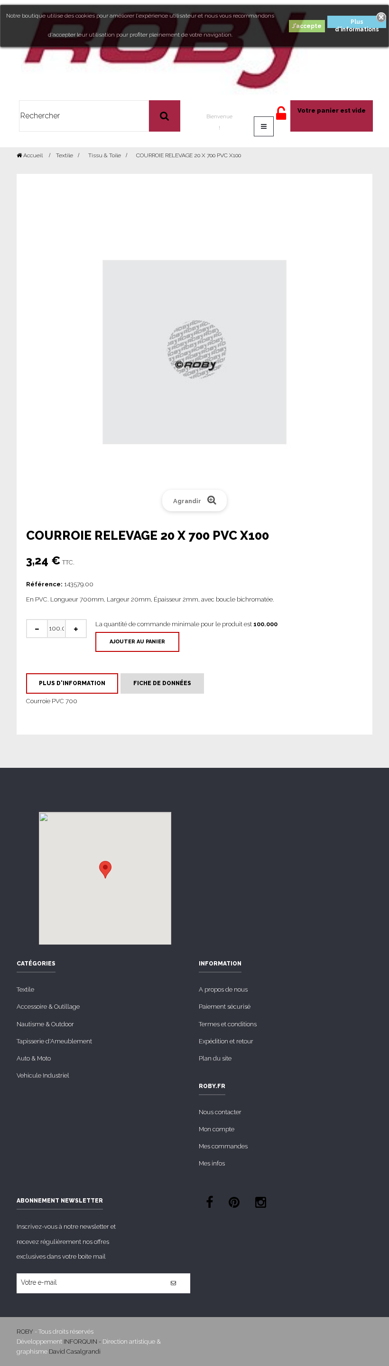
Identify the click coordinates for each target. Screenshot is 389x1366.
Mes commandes (223, 1146)
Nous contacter (220, 1112)
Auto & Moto (34, 1058)
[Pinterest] (234, 1203)
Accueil (32, 155)
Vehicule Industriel (43, 1075)
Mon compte (216, 1129)
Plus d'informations (357, 23)
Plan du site (215, 1058)
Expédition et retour (226, 1041)
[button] (105, 869)
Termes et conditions (228, 1024)
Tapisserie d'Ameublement (54, 1041)
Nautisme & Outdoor (45, 1024)
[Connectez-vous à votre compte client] (281, 117)
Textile (25, 989)
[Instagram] (260, 1203)
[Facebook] (209, 1203)
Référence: (44, 584)
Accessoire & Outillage (48, 1006)
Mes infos (212, 1163)
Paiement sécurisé (224, 1006)
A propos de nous (223, 989)
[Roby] (165, 50)
